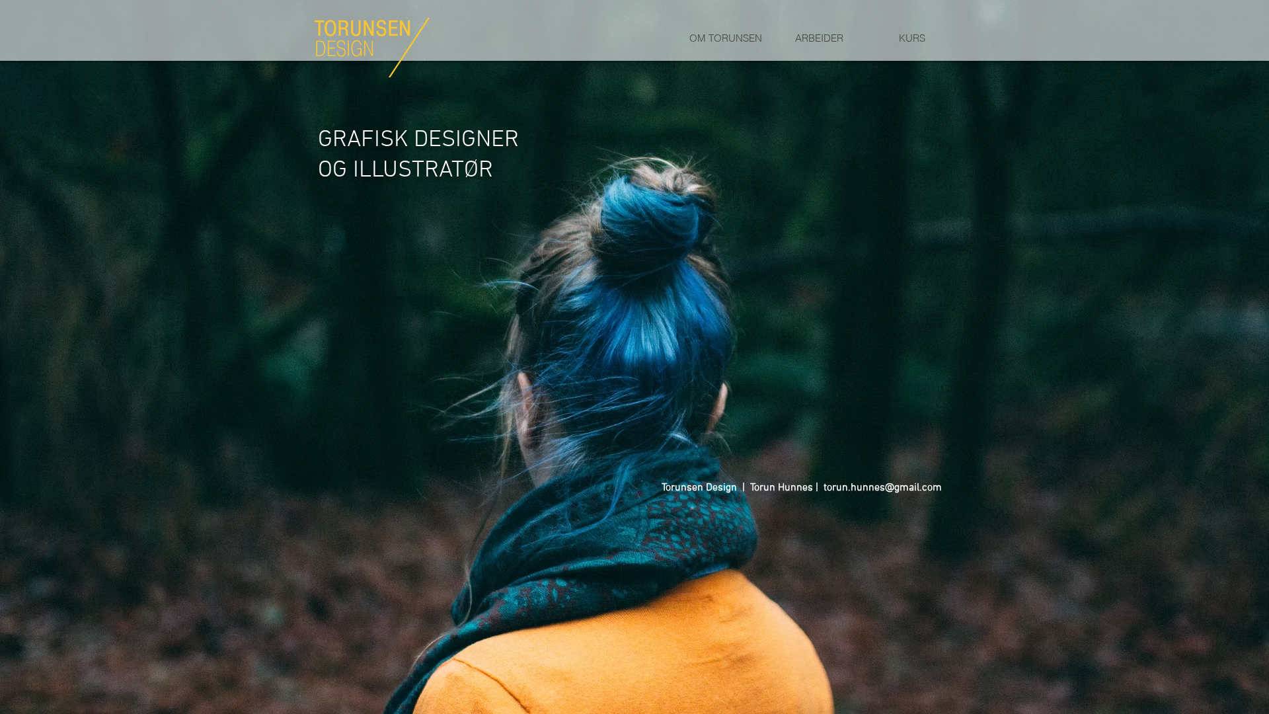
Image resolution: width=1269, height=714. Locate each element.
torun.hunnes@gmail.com (883, 488)
